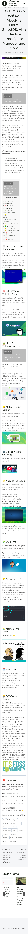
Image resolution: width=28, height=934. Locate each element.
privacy (5, 834)
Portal (15, 830)
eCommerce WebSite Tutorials (14, 7)
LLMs (5, 827)
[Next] (24, 894)
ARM (8, 820)
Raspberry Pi (13, 834)
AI (4, 820)
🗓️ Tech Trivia (8, 233)
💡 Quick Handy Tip (10, 228)
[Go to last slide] (4, 894)
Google (13, 823)
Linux (19, 823)
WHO (19, 841)
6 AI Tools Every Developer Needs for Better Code (21, 855)
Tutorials (5, 841)
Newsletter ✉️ (13, 827)
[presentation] (7, 881)
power (21, 830)
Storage (5, 837)
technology (19, 837)
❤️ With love (8, 239)
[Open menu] (24, 3)
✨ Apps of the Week (10, 224)
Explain (14, 820)
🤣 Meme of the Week (11, 230)
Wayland (13, 841)
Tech (12, 837)
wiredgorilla (10, 52)
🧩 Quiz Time (8, 226)
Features (6, 823)
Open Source (7, 830)
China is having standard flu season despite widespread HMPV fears (7, 856)
